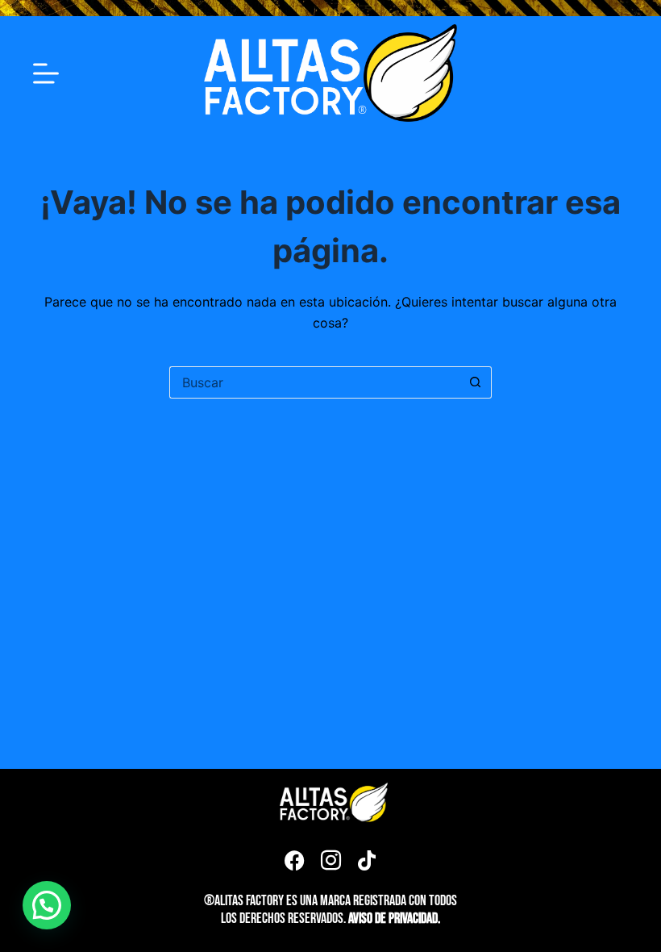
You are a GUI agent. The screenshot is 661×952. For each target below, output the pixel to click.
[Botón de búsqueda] (475, 382)
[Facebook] (294, 860)
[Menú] (46, 73)
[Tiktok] (367, 860)
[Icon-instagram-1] (330, 860)
